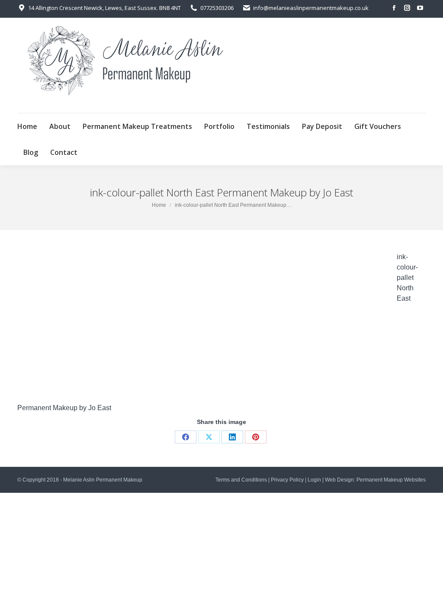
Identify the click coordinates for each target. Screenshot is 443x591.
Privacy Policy (287, 480)
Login (314, 480)
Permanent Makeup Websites (391, 480)
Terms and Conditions (241, 480)
